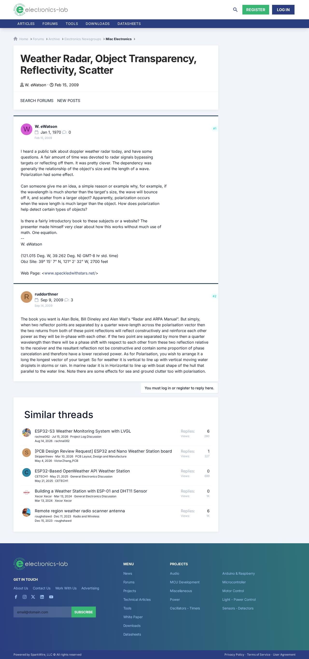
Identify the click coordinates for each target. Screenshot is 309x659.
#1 (214, 128)
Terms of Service (258, 654)
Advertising (90, 588)
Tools (72, 24)
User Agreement (284, 654)
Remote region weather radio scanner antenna (80, 510)
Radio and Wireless (86, 516)
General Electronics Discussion (91, 476)
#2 (214, 296)
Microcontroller (234, 582)
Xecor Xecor (43, 496)
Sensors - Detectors (237, 608)
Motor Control (233, 591)
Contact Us (41, 588)
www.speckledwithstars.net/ (70, 273)
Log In (283, 9)
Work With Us (66, 588)
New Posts (68, 100)
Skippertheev (44, 456)
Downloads (131, 625)
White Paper (133, 617)
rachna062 (42, 436)
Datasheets (129, 24)
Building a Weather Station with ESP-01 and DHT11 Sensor (91, 491)
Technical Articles (137, 599)
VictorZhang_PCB (66, 461)
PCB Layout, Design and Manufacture (100, 456)
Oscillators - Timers (185, 608)
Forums (50, 24)
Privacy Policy (234, 654)
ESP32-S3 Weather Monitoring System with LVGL (83, 431)
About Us (21, 588)
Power (175, 599)
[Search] (235, 9)
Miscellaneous (181, 591)
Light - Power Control (238, 599)
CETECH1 (41, 476)
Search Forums (36, 100)
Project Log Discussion (85, 436)
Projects (129, 591)
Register (255, 9)
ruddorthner (46, 294)
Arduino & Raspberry (238, 573)
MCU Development (185, 582)
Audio (174, 573)
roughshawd (43, 516)
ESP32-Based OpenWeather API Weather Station (82, 471)
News (127, 573)
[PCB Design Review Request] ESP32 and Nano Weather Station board (103, 451)
